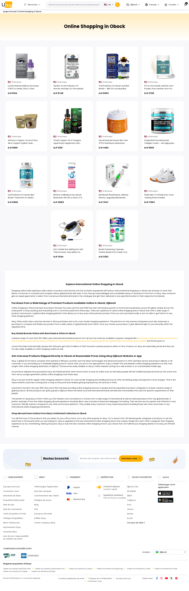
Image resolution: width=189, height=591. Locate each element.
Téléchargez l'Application (46, 486)
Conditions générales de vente (71, 578)
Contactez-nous (11, 491)
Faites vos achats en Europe (43, 571)
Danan (130, 513)
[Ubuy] (7, 4)
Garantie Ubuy (10, 531)
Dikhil (129, 495)
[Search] (117, 4)
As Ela (130, 518)
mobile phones (154, 338)
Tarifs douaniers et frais (14, 513)
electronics (142, 338)
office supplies (91, 341)
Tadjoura (131, 500)
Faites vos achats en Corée (138, 568)
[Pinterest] (176, 578)
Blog (36, 504)
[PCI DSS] (9, 555)
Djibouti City (132, 486)
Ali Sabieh (131, 491)
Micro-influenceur (11, 522)
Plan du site (8, 504)
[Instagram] (161, 578)
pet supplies (141, 341)
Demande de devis (12, 495)
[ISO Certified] (28, 555)
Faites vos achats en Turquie (15, 571)
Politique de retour (43, 500)
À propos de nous (11, 486)
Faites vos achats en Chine (166, 568)
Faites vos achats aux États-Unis (17, 568)
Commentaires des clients (46, 495)
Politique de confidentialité (100, 578)
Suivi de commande (12, 509)
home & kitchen (169, 338)
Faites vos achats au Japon (80, 568)
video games (33, 341)
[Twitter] (171, 578)
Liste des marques (42, 491)
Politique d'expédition (13, 518)
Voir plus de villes (135, 522)
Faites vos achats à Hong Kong (110, 568)
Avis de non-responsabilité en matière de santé (16, 537)
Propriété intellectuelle (13, 500)
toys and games (19, 341)
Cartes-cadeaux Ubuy (44, 522)
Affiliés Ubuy (40, 518)
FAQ (36, 509)
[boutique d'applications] (165, 494)
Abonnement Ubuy (12, 527)
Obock (130, 509)
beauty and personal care (51, 341)
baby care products (126, 341)
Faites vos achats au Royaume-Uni (50, 568)
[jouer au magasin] (165, 501)
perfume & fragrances (74, 341)
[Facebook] (157, 578)
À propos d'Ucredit (43, 513)
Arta (129, 504)
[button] (133, 4)
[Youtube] (166, 578)
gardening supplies (107, 341)
